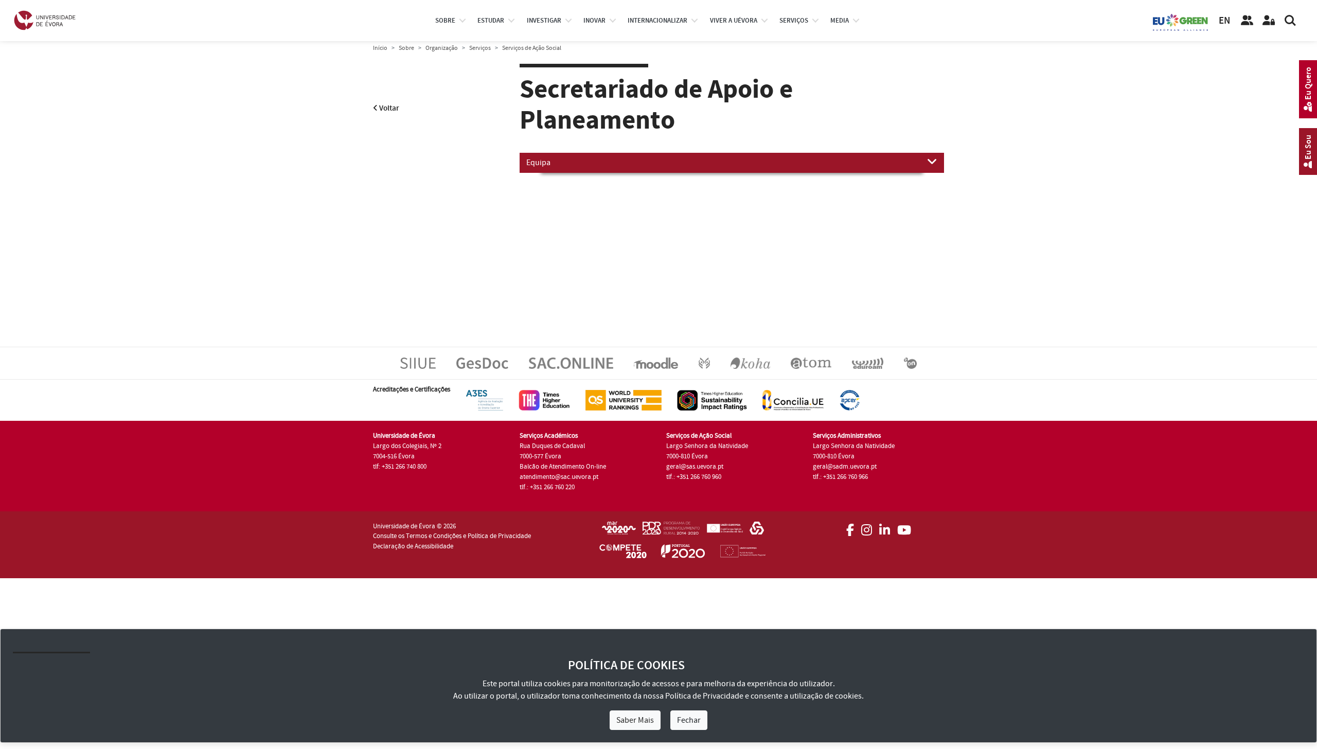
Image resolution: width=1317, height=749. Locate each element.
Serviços (793, 20)
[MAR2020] (618, 531)
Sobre (445, 20)
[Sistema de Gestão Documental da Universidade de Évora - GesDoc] (482, 362)
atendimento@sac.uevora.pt (559, 476)
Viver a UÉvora (733, 20)
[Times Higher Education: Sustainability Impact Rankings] (712, 399)
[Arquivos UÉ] (811, 362)
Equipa (538, 162)
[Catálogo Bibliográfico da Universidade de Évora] (750, 362)
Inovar (594, 20)
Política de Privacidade (704, 696)
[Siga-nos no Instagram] (866, 527)
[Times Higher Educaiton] (544, 399)
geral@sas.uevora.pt (694, 466)
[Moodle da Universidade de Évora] (656, 362)
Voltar (388, 108)
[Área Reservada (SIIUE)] (1268, 20)
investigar (544, 20)
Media (839, 20)
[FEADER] (724, 531)
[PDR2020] (671, 531)
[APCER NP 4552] (849, 399)
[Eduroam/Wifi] (867, 362)
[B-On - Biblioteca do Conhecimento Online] (910, 362)
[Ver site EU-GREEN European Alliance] (1180, 21)
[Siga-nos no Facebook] (850, 527)
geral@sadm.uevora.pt (845, 466)
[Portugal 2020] (683, 553)
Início (380, 48)
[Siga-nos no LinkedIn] (884, 527)
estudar (490, 20)
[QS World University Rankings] (623, 399)
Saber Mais (635, 720)
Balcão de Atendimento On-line (563, 466)
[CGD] (757, 531)
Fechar (689, 720)
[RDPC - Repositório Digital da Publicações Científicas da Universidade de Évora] (704, 362)
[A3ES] (484, 399)
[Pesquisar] (1290, 20)
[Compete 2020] (623, 553)
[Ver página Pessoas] (1247, 20)
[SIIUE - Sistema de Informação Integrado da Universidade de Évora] (418, 362)
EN (1224, 20)
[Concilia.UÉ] (793, 399)
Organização (441, 48)
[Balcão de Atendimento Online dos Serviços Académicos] (571, 362)
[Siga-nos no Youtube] (904, 527)
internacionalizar (657, 20)
